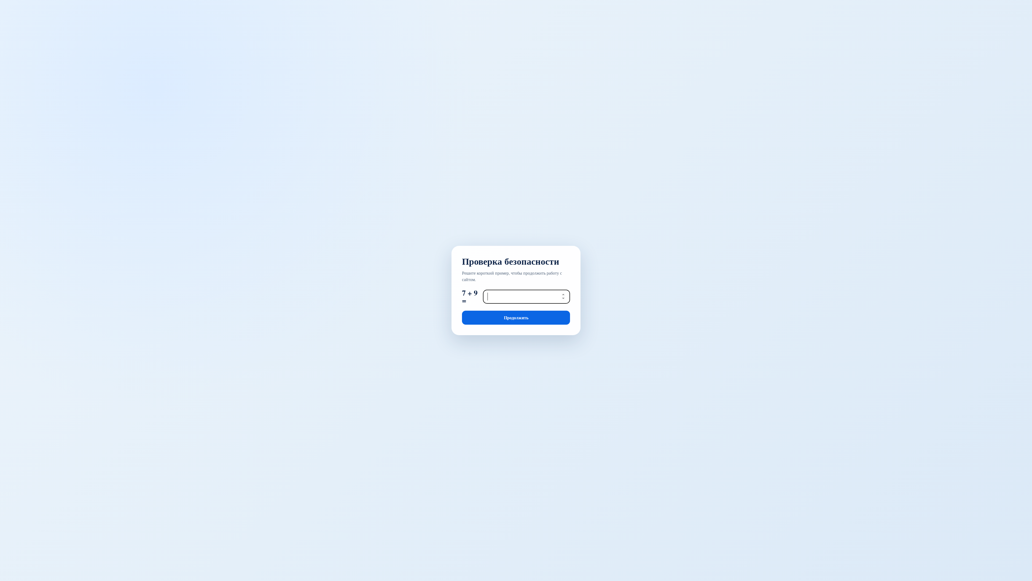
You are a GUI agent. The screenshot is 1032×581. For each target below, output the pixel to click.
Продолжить (516, 317)
